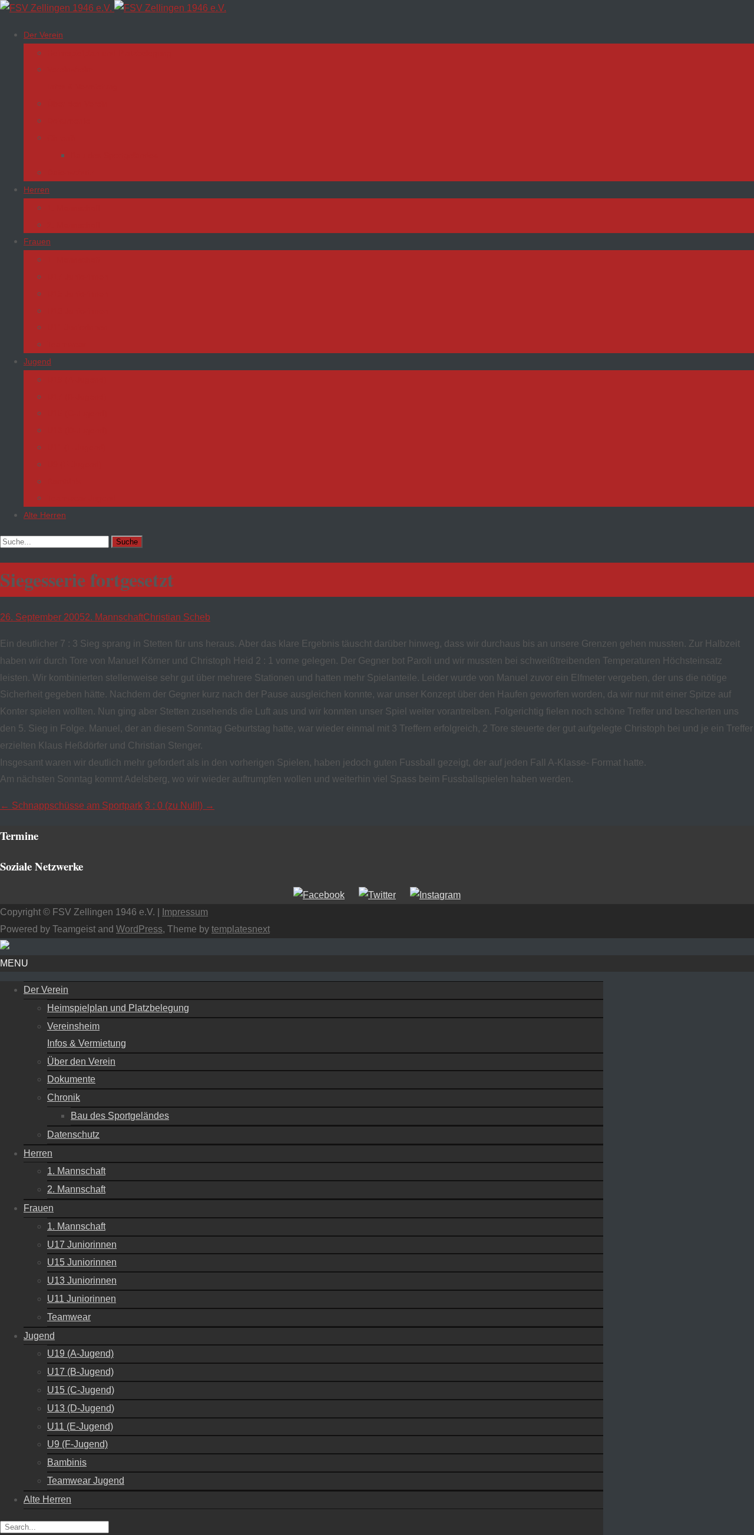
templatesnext (240, 929)
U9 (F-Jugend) (74, 464)
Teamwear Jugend (81, 498)
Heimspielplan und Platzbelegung (109, 53)
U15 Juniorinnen (77, 293)
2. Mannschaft (73, 225)
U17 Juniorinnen (77, 276)
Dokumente (68, 120)
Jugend (37, 361)
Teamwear (66, 344)
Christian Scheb (176, 617)
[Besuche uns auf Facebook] (319, 895)
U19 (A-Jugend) (77, 379)
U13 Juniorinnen (77, 310)
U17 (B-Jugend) (77, 396)
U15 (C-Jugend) (77, 413)
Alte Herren (45, 515)
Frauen (37, 241)
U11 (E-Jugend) (76, 447)
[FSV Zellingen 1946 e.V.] (113, 8)
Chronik (61, 137)
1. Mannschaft (73, 207)
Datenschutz (70, 172)
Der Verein (43, 34)
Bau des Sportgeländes (114, 155)
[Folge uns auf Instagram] (435, 895)
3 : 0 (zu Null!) (179, 805)
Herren (36, 189)
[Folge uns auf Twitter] (377, 895)
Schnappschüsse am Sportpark (71, 805)
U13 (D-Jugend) (77, 430)
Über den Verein (77, 103)
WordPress (139, 929)
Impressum (185, 912)
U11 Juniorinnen (77, 327)
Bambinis (64, 481)
